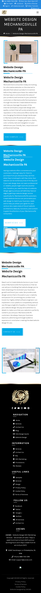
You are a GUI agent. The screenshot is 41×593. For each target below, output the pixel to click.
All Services (20, 520)
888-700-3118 (12, 1)
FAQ (16, 456)
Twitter (17, 509)
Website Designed (16, 589)
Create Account (18, 6)
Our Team (9, 3)
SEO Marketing (20, 459)
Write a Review (32, 3)
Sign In (7, 6)
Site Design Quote (22, 434)
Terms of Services (21, 494)
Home (7, 33)
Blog (17, 431)
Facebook (18, 506)
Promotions (20, 463)
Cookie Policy (20, 491)
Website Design (21, 437)
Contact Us (19, 427)
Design (17, 484)
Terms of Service (21, 584)
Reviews (18, 466)
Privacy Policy (20, 488)
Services (18, 424)
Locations (19, 3)
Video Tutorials (32, 6)
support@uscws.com (24, 560)
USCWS (8, 535)
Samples (19, 477)
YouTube (18, 516)
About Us (36, 8)
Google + (19, 513)
